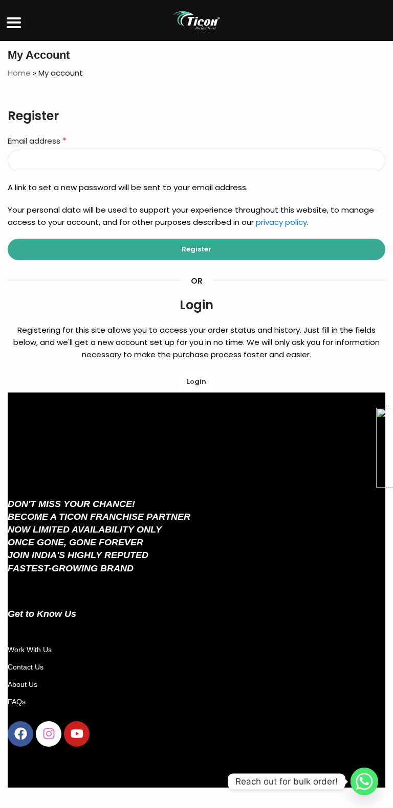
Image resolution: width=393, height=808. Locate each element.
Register (196, 249)
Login (196, 381)
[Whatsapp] (364, 781)
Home (19, 72)
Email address (37, 141)
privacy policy (281, 222)
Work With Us (30, 649)
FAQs (17, 702)
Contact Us (25, 667)
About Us (22, 684)
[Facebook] (20, 734)
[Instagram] (48, 734)
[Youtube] (77, 734)
